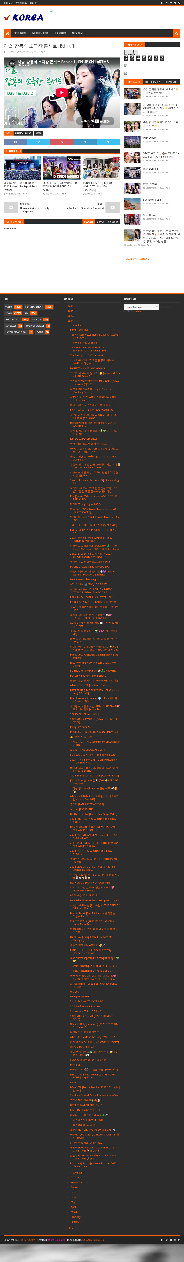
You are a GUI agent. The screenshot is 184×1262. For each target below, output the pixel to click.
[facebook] (162, 2)
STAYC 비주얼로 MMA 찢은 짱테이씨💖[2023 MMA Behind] (92, 889)
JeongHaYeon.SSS (80, 727)
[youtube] (171, 2)
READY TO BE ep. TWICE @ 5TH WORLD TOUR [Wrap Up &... (93, 1076)
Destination (20, 33)
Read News (33, 2)
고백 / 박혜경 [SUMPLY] (83, 1124)
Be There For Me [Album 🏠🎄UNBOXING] (93, 670)
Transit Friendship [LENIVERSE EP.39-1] (92, 970)
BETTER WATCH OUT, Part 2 (86, 1105)
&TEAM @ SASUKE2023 (83, 895)
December (76, 325)
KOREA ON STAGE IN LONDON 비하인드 (93, 602)
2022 (71, 1227)
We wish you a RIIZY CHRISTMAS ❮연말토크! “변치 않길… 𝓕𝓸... (94, 450)
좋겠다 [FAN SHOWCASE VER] (87, 804)
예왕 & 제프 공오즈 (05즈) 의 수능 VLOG (92, 405)
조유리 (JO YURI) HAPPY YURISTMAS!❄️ (92, 1129)
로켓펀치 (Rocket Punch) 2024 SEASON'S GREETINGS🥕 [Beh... (93, 1157)
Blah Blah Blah (151, 168)
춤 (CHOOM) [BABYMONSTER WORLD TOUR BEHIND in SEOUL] (60, 186)
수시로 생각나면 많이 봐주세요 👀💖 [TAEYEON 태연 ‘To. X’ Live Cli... (91, 617)
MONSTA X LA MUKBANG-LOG (87, 368)
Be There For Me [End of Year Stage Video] (93, 814)
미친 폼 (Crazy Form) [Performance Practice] (94, 1041)
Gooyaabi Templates (93, 1240)
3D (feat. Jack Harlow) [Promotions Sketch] (93, 754)
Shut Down (149, 215)
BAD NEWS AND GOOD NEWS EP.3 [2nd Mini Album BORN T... (93, 828)
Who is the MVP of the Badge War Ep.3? (92, 1037)
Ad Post (36, 319)
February (76, 1216)
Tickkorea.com (27, 1240)
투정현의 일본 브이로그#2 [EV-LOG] (90, 561)
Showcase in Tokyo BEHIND (85, 1011)
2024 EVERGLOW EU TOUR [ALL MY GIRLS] (94, 775)
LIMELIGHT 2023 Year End (85, 1110)
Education (60, 33)
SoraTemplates (57, 1240)
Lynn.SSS (75, 1064)
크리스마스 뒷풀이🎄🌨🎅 (85, 1100)
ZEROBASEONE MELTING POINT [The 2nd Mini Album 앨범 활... (94, 844)
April (74, 1207)
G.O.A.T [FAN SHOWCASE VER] (87, 749)
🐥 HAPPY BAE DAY (81, 737)
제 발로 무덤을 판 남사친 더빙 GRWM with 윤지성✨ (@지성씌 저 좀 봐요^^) (161, 108)
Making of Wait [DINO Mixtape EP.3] (90, 566)
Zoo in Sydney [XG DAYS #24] (86, 1001)
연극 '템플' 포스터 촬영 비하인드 (88, 443)
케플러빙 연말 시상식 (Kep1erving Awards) (94, 680)
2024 (71, 316)
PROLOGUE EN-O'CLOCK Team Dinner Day (94, 731)
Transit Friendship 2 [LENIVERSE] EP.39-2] (93, 965)
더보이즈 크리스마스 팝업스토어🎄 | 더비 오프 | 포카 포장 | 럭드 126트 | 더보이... (94, 547)
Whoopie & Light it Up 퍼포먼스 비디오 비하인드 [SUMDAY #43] (94, 798)
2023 (71, 321)
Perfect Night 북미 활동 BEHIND (88, 675)
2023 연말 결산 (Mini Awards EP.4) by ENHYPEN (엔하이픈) (91, 539)
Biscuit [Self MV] (79, 329)
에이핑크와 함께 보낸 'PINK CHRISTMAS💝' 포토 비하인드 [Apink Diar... (95, 708)
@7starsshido (21, 2)
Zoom (8, 313)
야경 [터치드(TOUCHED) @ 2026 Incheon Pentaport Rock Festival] (20, 186)
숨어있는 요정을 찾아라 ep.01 (87, 1142)
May (73, 1202)
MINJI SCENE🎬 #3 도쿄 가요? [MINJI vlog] (94, 1069)
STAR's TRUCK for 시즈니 (84, 714)
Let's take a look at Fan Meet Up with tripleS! (94, 900)
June (73, 1197)
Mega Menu (77, 33)
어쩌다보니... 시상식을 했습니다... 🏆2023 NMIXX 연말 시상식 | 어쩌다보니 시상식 (94, 648)
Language (10, 326)
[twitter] (166, 2)
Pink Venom (149, 137)
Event (40, 332)
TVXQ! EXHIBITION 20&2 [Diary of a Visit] (93, 525)
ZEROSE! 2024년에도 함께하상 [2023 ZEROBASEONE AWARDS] (91, 555)
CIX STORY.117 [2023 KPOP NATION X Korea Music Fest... (92, 923)
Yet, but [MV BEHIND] (82, 809)
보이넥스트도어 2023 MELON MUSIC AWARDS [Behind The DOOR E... (91, 591)
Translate (136, 311)
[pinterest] (175, 2)
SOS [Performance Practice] (85, 1006)
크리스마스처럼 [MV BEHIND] (87, 1120)
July (73, 1192)
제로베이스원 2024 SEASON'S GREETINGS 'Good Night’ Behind (94, 416)
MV (26, 313)
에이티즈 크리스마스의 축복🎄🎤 (89, 1114)
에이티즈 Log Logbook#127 (85, 504)
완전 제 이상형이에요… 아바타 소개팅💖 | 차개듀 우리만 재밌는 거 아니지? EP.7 (94, 977)
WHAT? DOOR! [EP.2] (82, 1046)
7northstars (8, 2)
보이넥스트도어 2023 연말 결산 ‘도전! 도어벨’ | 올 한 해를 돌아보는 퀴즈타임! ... (94, 490)
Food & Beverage (35, 326)
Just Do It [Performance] (83, 438)
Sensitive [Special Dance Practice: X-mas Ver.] (94, 1095)
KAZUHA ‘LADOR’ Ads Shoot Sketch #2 (91, 410)
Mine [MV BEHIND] (80, 996)
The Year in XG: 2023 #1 (83, 342)
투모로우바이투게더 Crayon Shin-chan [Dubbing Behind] (91, 391)
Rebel (73, 1082)
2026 (71, 306)
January (75, 1221)
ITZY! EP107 (150, 184)
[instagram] (179, 2)
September (77, 1182)
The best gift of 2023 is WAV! (86, 355)
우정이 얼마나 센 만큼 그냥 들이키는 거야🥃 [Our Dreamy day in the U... (95, 466)
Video (39, 133)
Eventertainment (41, 33)
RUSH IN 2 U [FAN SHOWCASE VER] (90, 882)
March (74, 1212)
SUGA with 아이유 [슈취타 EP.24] (88, 1059)
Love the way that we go (83, 579)
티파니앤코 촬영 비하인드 (84, 1032)
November (77, 1172)
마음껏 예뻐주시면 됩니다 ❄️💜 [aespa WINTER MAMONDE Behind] (92, 573)
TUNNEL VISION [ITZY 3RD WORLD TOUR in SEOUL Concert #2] (98, 186)
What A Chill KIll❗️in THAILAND (88, 685)
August (75, 1187)
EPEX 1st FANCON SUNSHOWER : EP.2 (92, 597)
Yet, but (74, 991)
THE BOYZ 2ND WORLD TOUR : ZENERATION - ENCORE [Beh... (89, 349)
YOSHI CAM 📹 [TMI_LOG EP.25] (88, 584)
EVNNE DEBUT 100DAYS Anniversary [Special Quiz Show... (90, 952)
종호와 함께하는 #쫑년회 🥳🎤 (87, 945)
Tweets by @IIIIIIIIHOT (137, 258)
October (75, 1177)
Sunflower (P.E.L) (152, 199)
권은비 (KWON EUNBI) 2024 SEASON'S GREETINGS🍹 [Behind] (92, 1149)
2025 (71, 311)
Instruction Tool (16, 332)
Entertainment (23, 133)
